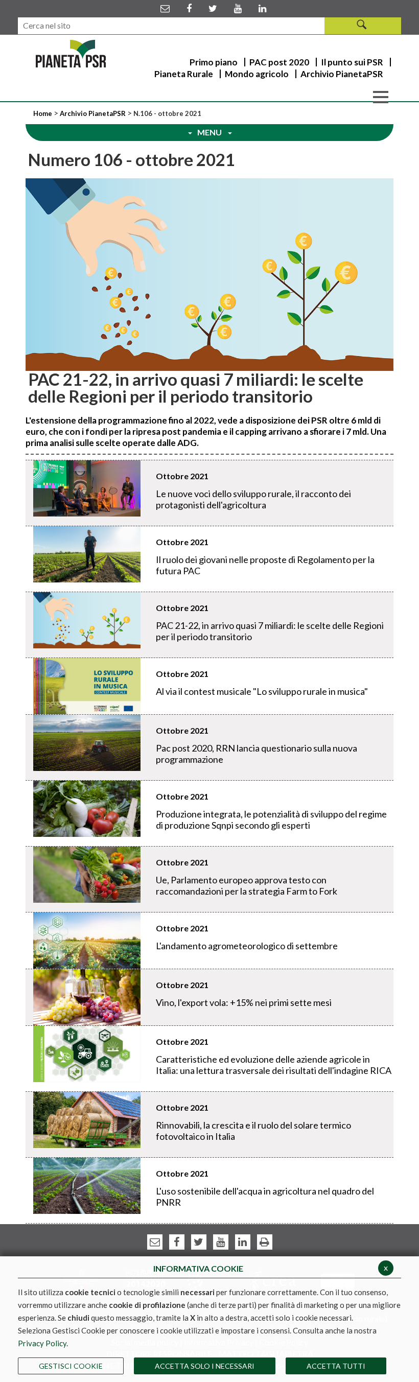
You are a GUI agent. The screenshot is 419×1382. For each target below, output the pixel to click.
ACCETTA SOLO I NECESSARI (204, 1366)
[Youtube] (238, 8)
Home (43, 113)
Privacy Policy (42, 1343)
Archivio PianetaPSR (93, 113)
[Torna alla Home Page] (71, 53)
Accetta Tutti (336, 1366)
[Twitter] (212, 8)
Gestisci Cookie (71, 1366)
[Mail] (165, 8)
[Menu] (380, 96)
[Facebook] (189, 8)
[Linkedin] (262, 8)
